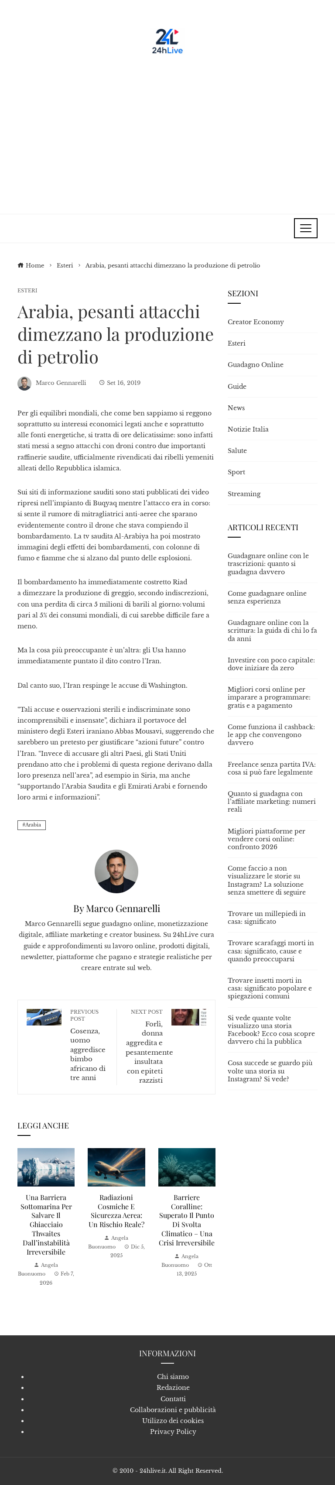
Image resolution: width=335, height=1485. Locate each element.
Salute (237, 451)
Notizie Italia (248, 429)
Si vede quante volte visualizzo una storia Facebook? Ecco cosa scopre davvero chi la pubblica (271, 1030)
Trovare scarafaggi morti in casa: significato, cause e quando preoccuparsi (271, 951)
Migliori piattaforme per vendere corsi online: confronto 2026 (266, 839)
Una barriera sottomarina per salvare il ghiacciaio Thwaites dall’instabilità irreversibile (46, 1224)
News (236, 408)
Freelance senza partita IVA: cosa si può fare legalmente (272, 768)
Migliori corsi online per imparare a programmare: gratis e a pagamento (269, 697)
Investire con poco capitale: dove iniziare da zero (271, 664)
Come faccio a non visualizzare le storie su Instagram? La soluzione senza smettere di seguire (267, 880)
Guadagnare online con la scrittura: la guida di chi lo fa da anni (272, 630)
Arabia (33, 825)
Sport (236, 472)
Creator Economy (256, 322)
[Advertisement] (167, 131)
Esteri (27, 290)
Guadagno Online (256, 365)
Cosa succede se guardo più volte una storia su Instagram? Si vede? (270, 1071)
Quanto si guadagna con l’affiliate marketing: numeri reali (272, 801)
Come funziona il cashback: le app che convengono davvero (271, 735)
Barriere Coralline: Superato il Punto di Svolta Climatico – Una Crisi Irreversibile (187, 1220)
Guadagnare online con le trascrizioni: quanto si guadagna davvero (268, 564)
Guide (237, 387)
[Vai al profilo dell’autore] (116, 871)
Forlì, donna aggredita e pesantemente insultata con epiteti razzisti (149, 1046)
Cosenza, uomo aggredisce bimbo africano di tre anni (88, 1045)
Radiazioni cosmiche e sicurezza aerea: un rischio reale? (116, 1211)
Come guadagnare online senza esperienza (267, 597)
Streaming (244, 494)
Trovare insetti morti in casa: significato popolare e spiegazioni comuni (270, 988)
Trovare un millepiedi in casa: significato (267, 918)
